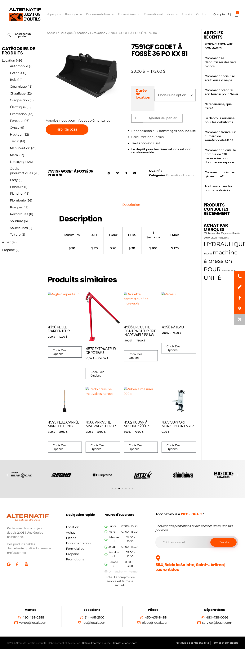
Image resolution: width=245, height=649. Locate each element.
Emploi (187, 14)
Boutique (71, 14)
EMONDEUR (210, 238)
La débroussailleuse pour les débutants (219, 120)
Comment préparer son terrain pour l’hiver (221, 92)
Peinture (16, 187)
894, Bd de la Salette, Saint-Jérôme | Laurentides (190, 567)
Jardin (14, 141)
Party (14, 180)
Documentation (98, 14)
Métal (14, 155)
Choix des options (59, 352)
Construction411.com (125, 643)
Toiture (15, 234)
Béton (15, 73)
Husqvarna (223, 238)
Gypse (15, 127)
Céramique (18, 86)
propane (225, 270)
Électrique (18, 107)
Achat (6, 242)
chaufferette (233, 233)
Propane (8, 250)
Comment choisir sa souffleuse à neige (220, 78)
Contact (202, 14)
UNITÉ (212, 277)
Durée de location (143, 94)
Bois (13, 79)
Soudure (16, 221)
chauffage (221, 233)
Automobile (19, 66)
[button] (109, 173)
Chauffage (18, 93)
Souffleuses (19, 228)
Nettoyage (18, 162)
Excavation (18, 114)
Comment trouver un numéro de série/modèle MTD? (220, 136)
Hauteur (16, 134)
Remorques (19, 214)
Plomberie (18, 200)
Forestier (17, 121)
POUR (212, 269)
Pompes (16, 207)
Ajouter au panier (163, 118)
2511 (205, 233)
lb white (208, 254)
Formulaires (127, 14)
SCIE (233, 270)
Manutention (20, 148)
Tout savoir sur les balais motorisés (218, 188)
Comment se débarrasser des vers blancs (221, 62)
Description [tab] (131, 204)
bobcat (211, 233)
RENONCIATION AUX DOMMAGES (219, 46)
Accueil (52, 33)
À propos (54, 14)
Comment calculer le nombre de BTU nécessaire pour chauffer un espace (220, 156)
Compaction (19, 100)
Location (8, 60)
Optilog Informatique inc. (96, 643)
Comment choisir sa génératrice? (220, 174)
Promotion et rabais (159, 14)
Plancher (17, 193)
